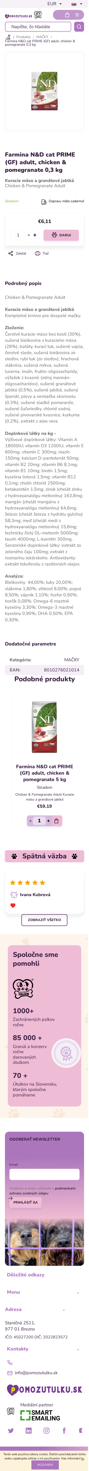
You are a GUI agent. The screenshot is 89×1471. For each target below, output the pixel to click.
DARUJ (65, 235)
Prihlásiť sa (25, 1202)
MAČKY (71, 660)
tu (82, 1458)
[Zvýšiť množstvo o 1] (35, 235)
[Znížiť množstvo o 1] (29, 235)
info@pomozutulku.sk (36, 1373)
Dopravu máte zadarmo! (66, 201)
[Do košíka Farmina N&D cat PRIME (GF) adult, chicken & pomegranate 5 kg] (57, 820)
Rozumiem (45, 1465)
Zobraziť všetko (44, 920)
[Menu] (77, 15)
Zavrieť (44, 260)
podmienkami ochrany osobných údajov (42, 1191)
